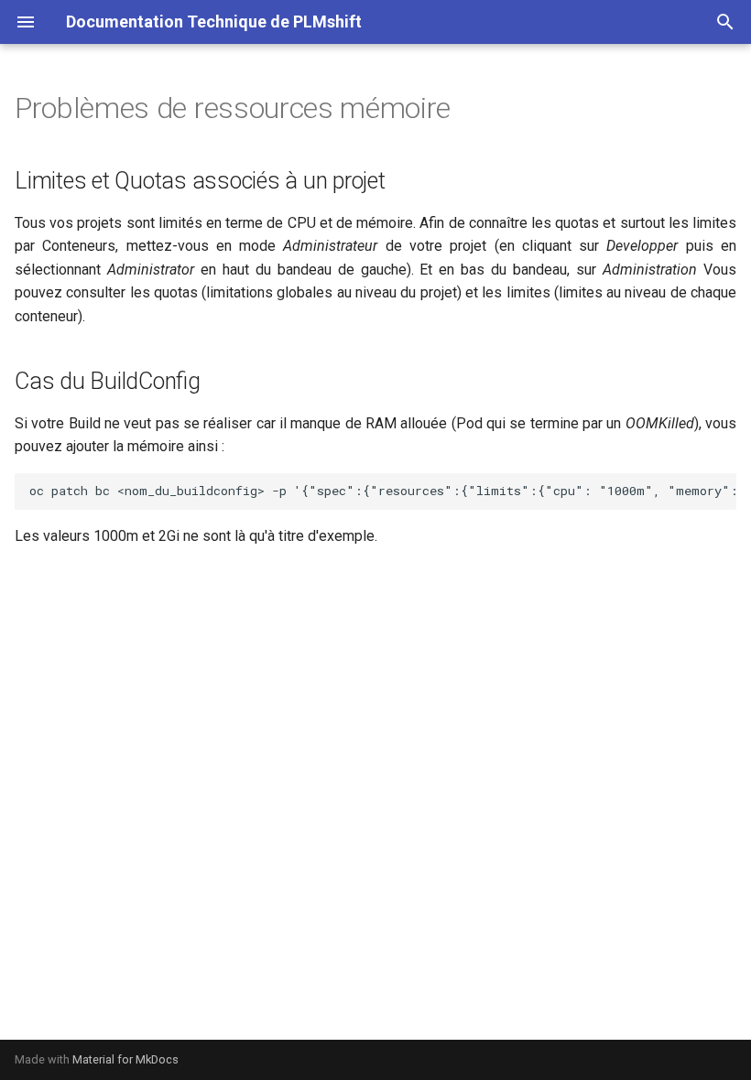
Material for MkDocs (125, 1059)
